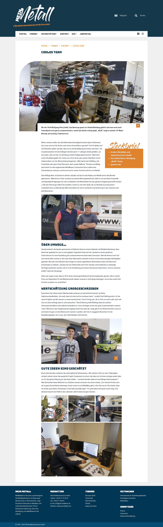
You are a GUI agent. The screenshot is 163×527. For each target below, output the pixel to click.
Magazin (123, 15)
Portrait (65, 46)
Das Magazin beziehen (128, 498)
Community (89, 498)
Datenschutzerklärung (127, 516)
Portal (23, 34)
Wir (74, 34)
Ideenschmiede (90, 501)
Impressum (124, 513)
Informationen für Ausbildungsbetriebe (133, 496)
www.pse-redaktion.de (64, 506)
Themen (33, 34)
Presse (122, 511)
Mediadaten (124, 501)
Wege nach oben (91, 506)
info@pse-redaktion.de (63, 503)
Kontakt (64, 34)
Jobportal (85, 34)
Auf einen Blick (90, 496)
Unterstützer (48, 34)
